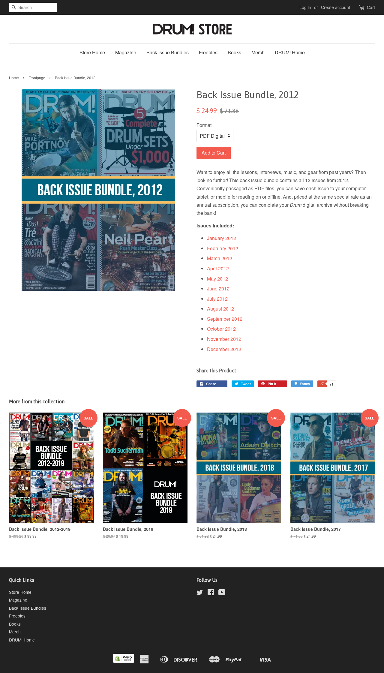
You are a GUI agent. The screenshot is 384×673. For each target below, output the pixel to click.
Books (234, 52)
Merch (258, 52)
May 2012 (217, 278)
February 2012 (222, 248)
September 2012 (224, 318)
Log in (305, 7)
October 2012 (221, 328)
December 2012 (224, 349)
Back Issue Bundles (167, 52)
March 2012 (219, 258)
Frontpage (36, 77)
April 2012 (218, 268)
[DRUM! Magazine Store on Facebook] (210, 593)
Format (204, 125)
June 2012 (218, 288)
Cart (371, 7)
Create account (335, 7)
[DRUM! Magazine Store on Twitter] (199, 593)
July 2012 (217, 298)
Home (14, 77)
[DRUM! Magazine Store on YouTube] (221, 593)
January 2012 (221, 238)
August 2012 (220, 308)
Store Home (92, 52)
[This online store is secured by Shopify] (123, 661)
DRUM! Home (290, 52)
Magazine (125, 52)
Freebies (208, 52)
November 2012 (224, 338)
